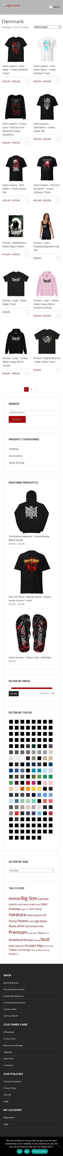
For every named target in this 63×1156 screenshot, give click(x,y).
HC (44, 915)
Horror (13, 921)
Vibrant (34, 950)
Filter (14, 694)
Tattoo (13, 950)
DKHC (44, 904)
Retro (35, 933)
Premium (18, 932)
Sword (46, 946)
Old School (31, 926)
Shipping (8, 1052)
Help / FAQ (8, 1058)
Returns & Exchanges (13, 1045)
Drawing (14, 909)
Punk (30, 933)
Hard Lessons (34, 915)
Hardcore (17, 914)
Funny (38, 909)
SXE (51, 946)
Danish (25, 904)
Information (9, 1032)
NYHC (20, 926)
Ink (31, 921)
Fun (31, 909)
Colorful (13, 904)
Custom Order (10, 1009)
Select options (27, 82)
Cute (19, 904)
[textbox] (31, 870)
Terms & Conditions (13, 1081)
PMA (41, 926)
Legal (6, 1101)
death (32, 904)
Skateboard (17, 940)
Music (13, 926)
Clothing (13, 448)
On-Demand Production (14, 1002)
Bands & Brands (11, 982)
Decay (37, 904)
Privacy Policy (10, 1088)
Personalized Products (14, 989)
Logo (36, 921)
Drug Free (24, 909)
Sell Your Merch (11, 1015)
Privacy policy (39, 1151)
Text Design (24, 949)
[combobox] (31, 870)
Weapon (13, 953)
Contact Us (8, 1065)
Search (17, 419)
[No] (59, 1146)
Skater (29, 940)
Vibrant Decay (43, 950)
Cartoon (42, 899)
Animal (14, 898)
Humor (23, 921)
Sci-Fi (47, 933)
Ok (19, 1151)
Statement (19, 945)
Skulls (11, 945)
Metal (43, 921)
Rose (41, 933)
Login (6, 1124)
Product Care (10, 1038)
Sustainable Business (14, 996)
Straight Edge (34, 945)
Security (7, 1094)
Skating (37, 940)
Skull (44, 939)
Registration (9, 1117)
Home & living (16, 462)
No (27, 1151)
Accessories (15, 455)
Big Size (29, 898)
